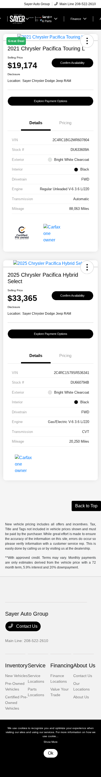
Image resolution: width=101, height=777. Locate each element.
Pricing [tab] (65, 122)
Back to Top (86, 506)
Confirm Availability (72, 62)
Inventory (16, 665)
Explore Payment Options (50, 101)
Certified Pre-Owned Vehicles (16, 702)
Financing (61, 665)
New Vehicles (16, 676)
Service (37, 665)
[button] (87, 267)
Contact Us (26, 626)
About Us (84, 665)
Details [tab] (35, 122)
